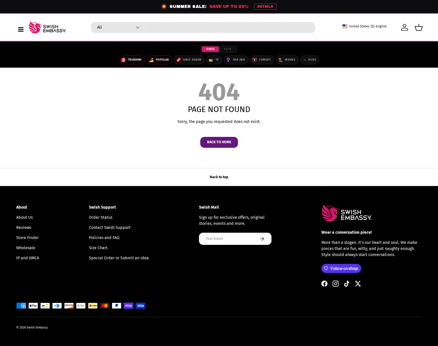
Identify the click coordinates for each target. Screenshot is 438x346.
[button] (418, 27)
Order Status (100, 217)
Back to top (219, 177)
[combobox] (203, 27)
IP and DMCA (27, 258)
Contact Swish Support (110, 227)
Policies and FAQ (104, 237)
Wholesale (25, 247)
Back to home (219, 142)
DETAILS (265, 6)
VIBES (210, 49)
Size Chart (98, 247)
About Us (24, 217)
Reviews (23, 227)
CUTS (228, 49)
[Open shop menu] (20, 29)
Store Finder (27, 237)
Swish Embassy (37, 327)
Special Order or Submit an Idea (119, 258)
